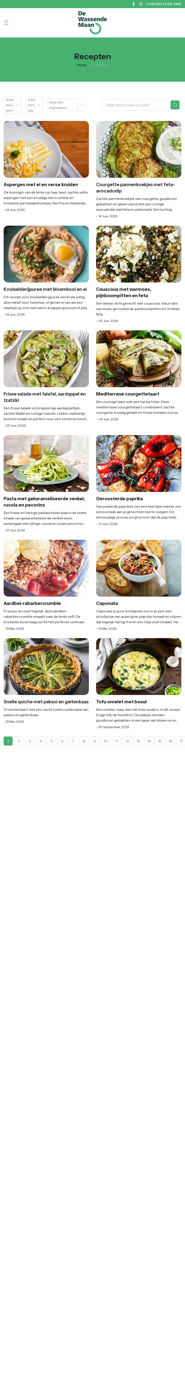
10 (106, 741)
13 (138, 741)
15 (160, 741)
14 (149, 741)
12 (127, 741)
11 (116, 741)
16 (170, 741)
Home (81, 65)
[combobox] (6, 105)
